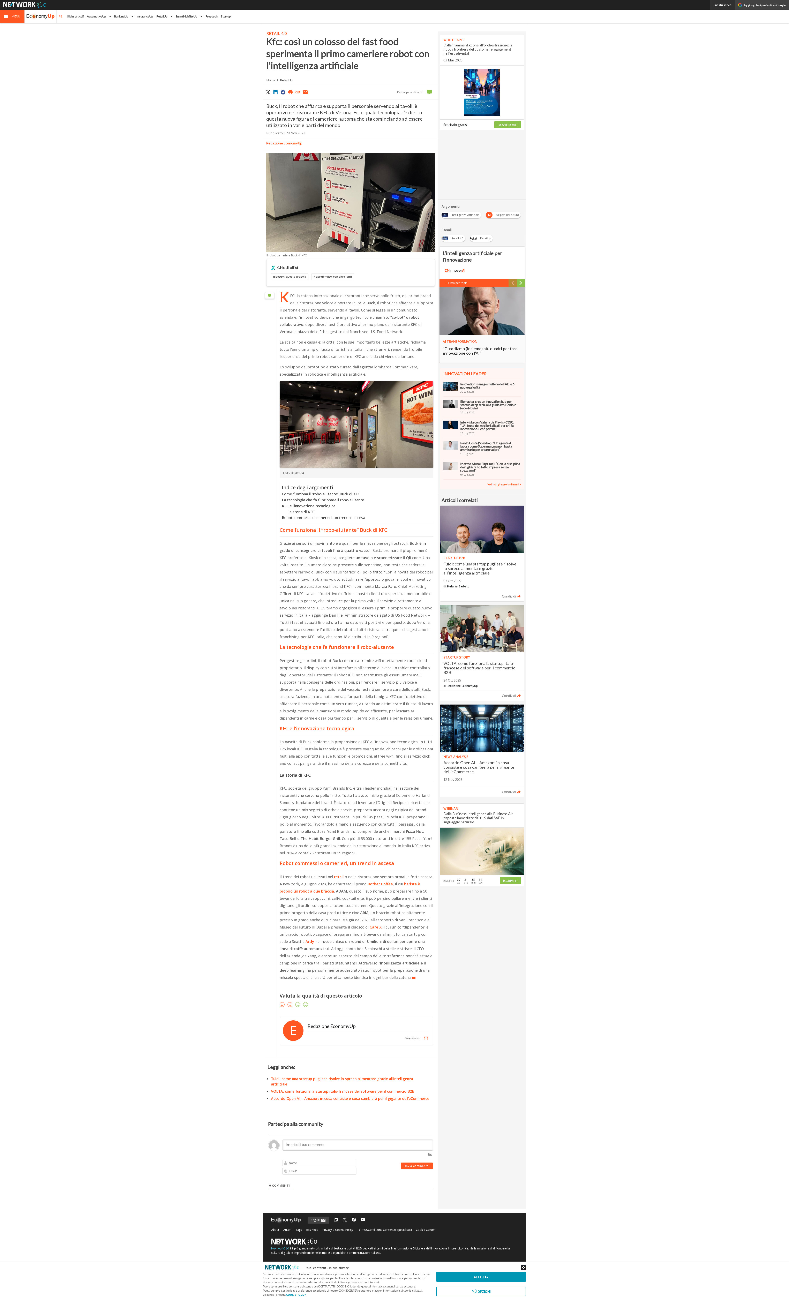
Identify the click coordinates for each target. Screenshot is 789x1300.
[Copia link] (298, 92)
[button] (12, 16)
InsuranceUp (144, 16)
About (275, 1230)
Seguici (316, 1220)
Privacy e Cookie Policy (337, 1230)
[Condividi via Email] (305, 92)
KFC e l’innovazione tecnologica (308, 505)
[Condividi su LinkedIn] (275, 92)
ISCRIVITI (510, 880)
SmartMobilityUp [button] (186, 16)
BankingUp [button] (121, 16)
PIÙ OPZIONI (481, 1291)
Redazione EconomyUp (284, 143)
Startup (226, 16)
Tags (298, 1230)
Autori (287, 1230)
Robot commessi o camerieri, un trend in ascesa (323, 517)
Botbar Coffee (380, 883)
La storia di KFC (301, 511)
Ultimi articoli (75, 16)
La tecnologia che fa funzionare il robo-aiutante (323, 499)
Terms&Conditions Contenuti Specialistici (384, 1230)
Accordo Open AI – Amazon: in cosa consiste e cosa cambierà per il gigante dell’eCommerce (350, 1098)
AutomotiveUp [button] (96, 16)
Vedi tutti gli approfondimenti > (504, 484)
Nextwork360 (280, 1248)
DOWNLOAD (508, 125)
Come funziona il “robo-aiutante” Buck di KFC (321, 493)
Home (270, 80)
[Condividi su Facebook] (283, 92)
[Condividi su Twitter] (268, 92)
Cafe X (375, 927)
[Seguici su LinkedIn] (335, 1220)
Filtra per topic (457, 283)
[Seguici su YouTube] (362, 1220)
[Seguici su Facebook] (353, 1220)
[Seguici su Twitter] (344, 1220)
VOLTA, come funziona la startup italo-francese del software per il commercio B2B (342, 1091)
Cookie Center (425, 1230)
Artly (310, 941)
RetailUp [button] (161, 16)
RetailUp (286, 80)
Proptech (211, 16)
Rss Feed (312, 1230)
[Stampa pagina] (290, 92)
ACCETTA (481, 1277)
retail (339, 876)
